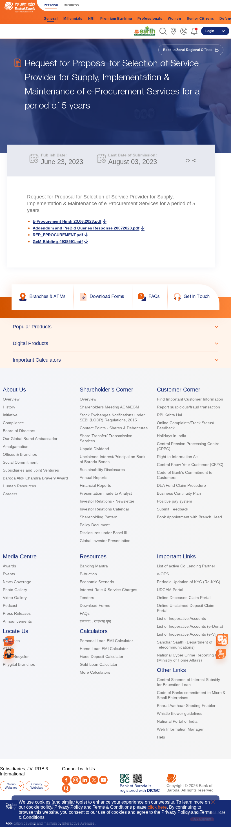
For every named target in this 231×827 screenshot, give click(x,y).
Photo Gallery (15, 589)
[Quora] (66, 788)
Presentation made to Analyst (106, 493)
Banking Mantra (94, 566)
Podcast (10, 605)
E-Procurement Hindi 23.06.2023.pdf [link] (67, 221)
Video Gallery (15, 597)
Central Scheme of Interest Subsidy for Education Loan (188, 682)
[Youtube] (103, 780)
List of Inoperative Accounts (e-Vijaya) (190, 634)
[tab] (115, 327)
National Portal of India (177, 721)
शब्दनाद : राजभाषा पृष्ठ (95, 621)
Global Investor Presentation (105, 540)
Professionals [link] (149, 19)
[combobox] (222, 640)
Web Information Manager (180, 729)
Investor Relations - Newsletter (107, 501)
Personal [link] (51, 5)
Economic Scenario (97, 582)
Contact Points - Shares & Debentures (114, 428)
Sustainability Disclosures (102, 469)
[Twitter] (94, 780)
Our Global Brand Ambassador (30, 438)
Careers (10, 494)
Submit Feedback (172, 509)
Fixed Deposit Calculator (101, 656)
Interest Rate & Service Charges (108, 589)
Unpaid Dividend (94, 448)
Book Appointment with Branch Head (189, 517)
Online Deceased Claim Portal (183, 597)
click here (157, 807)
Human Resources (19, 486)
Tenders (87, 597)
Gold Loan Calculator (98, 664)
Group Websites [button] (11, 785)
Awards (9, 566)
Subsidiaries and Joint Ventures (31, 470)
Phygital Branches (19, 664)
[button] (162, 31)
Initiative (10, 415)
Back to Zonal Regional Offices (188, 50)
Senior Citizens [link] (200, 19)
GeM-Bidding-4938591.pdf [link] (58, 241)
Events (9, 574)
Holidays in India (171, 436)
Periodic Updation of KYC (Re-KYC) (188, 582)
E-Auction (88, 574)
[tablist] (115, 343)
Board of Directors (19, 430)
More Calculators (95, 672)
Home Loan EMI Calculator (104, 648)
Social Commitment (20, 462)
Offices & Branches (20, 454)
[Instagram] (75, 780)
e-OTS (163, 574)
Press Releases (17, 613)
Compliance (13, 423)
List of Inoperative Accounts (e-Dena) (190, 626)
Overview (11, 399)
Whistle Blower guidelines (179, 713)
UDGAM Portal (170, 589)
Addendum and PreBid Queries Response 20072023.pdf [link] (86, 228)
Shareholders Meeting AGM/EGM (109, 407)
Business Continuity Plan (179, 493)
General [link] (51, 19)
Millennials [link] (73, 19)
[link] (145, 30)
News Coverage (17, 582)
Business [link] (71, 5)
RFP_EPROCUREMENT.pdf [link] (58, 235)
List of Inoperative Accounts (181, 618)
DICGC (153, 790)
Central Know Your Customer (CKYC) (190, 464)
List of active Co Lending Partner (186, 566)
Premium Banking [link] (116, 19)
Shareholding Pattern (98, 517)
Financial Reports (95, 485)
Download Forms (95, 605)
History (9, 407)
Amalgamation (15, 446)
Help (161, 737)
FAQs (85, 613)
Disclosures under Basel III (103, 532)
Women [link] (174, 19)
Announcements (17, 621)
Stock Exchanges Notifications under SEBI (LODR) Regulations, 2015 (112, 417)
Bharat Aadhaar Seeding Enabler (186, 705)
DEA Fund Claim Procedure (181, 485)
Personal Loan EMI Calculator (106, 640)
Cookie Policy (11, 806)
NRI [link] (91, 19)
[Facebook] (66, 780)
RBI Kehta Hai (169, 415)
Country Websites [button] (36, 785)
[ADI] (9, 654)
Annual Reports (93, 477)
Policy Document (95, 525)
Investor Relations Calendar (104, 509)
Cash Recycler (16, 656)
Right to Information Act (178, 456)
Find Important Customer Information (190, 399)
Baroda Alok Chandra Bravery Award (35, 478)
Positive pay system (174, 501)
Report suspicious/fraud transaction (188, 407)
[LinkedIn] (85, 780)
